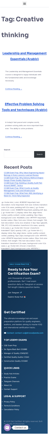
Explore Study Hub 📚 (17, 297)
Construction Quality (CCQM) (16, 361)
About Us (8, 385)
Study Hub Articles (11, 374)
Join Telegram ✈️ (15, 293)
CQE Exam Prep (10, 345)
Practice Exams (10, 377)
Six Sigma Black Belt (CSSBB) (15, 349)
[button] (24, 3)
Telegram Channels (11, 381)
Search (7, 150)
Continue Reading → (13, 89)
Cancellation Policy (11, 409)
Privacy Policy (9, 402)
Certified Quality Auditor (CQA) (16, 357)
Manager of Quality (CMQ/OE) (16, 353)
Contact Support (10, 389)
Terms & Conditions (12, 406)
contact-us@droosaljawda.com (29, 333)
